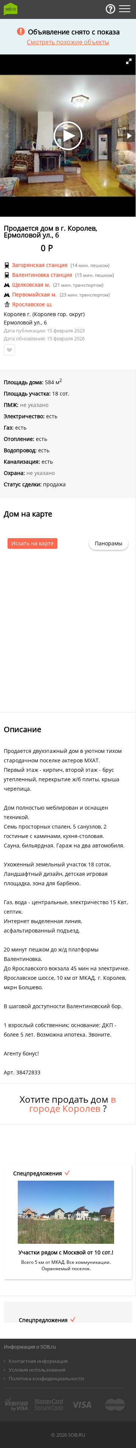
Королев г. (17, 314)
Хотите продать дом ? (68, 1104)
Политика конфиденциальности (46, 1378)
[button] (129, 61)
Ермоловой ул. (22, 322)
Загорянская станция (40, 265)
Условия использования (37, 1369)
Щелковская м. (31, 284)
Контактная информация (38, 1361)
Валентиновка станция (42, 275)
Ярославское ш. (32, 304)
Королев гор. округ (58, 314)
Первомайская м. (34, 294)
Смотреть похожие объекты (68, 42)
